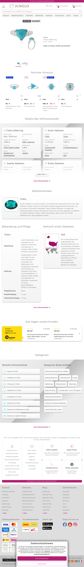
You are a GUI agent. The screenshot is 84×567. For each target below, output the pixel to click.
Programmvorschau (32, 463)
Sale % (69, 16)
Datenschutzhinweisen (41, 554)
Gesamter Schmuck (8, 492)
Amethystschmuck (28, 495)
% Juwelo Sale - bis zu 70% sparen (69, 390)
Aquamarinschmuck (29, 498)
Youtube (70, 524)
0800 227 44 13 (52, 473)
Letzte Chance (59, 16)
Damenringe (49, 384)
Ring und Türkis (50, 390)
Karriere (4, 558)
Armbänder (5, 498)
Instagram (75, 524)
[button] (3, 6)
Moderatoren (32, 454)
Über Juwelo (32, 450)
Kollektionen (39, 16)
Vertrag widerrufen (10, 560)
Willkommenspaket (12, 457)
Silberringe (72, 384)
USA (65, 155)
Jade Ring (46, 510)
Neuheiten (49, 16)
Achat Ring (46, 492)
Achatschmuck (27, 492)
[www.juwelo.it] (80, 561)
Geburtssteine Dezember (53, 397)
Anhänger (5, 495)
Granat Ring (46, 507)
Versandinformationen (12, 469)
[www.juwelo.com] (76, 561)
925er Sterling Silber (12, 147)
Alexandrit (66, 492)
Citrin (64, 504)
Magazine (32, 460)
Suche (80, 11)
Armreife (5, 501)
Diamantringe (6, 507)
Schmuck (6, 16)
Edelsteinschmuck (17, 16)
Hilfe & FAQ (12, 472)
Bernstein (66, 501)
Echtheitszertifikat (12, 454)
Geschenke (29, 16)
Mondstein (66, 510)
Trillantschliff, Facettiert (50, 148)
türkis (47, 155)
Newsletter (32, 466)
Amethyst (66, 495)
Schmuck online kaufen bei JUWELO (56, 371)
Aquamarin (66, 498)
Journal (31, 469)
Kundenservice (12, 450)
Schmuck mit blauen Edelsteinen (55, 403)
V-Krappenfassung (70, 147)
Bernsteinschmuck (28, 501)
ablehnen (47, 551)
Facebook (65, 524)
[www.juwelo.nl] (68, 561)
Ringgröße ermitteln (12, 475)
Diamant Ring (47, 504)
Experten (32, 457)
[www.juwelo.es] (72, 561)
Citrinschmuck (27, 504)
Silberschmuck (61, 384)
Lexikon (75, 16)
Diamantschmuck (28, 507)
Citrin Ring (46, 501)
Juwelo (25, 153)
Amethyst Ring (47, 495)
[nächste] (80, 95)
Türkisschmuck (65, 378)
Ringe (75, 378)
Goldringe (5, 510)
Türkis (47, 136)
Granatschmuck (27, 510)
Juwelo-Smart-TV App (12, 466)
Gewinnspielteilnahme (12, 460)
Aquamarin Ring (48, 498)
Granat (65, 507)
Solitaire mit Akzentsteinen (9, 154)
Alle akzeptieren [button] (42, 558)
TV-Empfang (12, 463)
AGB (11, 558)
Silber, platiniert (28, 142)
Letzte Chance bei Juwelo (53, 410)
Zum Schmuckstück (41, 181)
